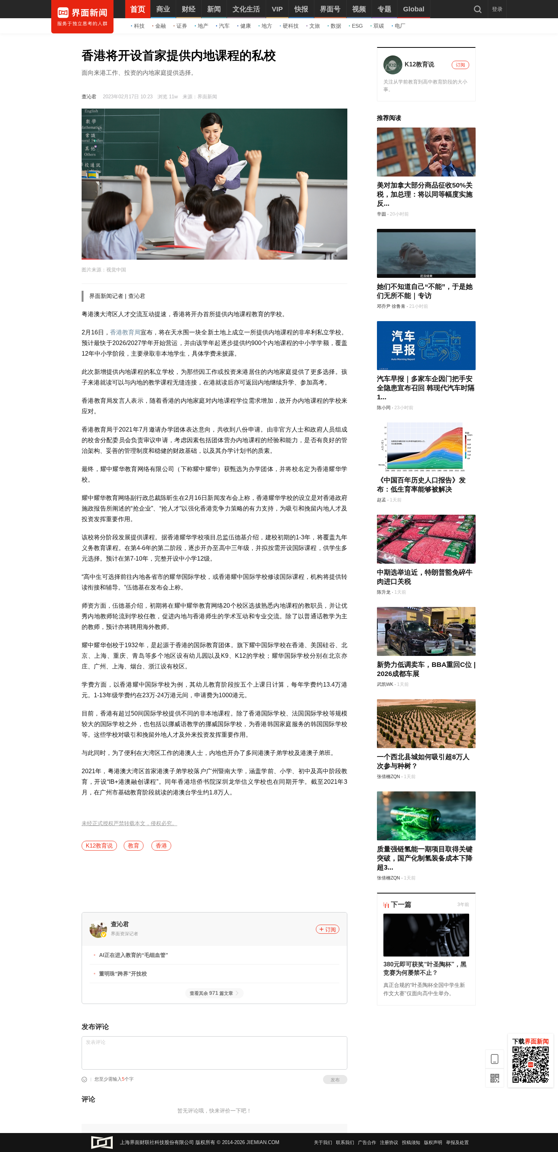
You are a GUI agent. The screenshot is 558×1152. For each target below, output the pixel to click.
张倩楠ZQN (388, 776)
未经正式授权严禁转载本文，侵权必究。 (129, 823)
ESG (357, 26)
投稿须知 (411, 1142)
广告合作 (367, 1142)
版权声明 (433, 1142)
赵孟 (381, 500)
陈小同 (384, 407)
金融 (160, 26)
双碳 (379, 26)
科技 (139, 26)
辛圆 (381, 214)
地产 (203, 26)
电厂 (400, 26)
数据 (336, 26)
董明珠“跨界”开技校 (123, 974)
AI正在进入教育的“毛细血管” (133, 955)
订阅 (330, 930)
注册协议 (389, 1142)
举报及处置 (457, 1142)
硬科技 (291, 26)
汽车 (224, 26)
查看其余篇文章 (211, 993)
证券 (182, 26)
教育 (133, 845)
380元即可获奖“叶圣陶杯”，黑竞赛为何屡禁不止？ (425, 968)
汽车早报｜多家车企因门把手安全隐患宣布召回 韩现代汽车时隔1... (425, 388)
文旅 (314, 26)
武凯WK (385, 684)
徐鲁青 (398, 306)
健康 (245, 26)
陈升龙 (384, 592)
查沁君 (89, 96)
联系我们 (345, 1142)
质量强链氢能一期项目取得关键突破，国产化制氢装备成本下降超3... (425, 858)
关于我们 (323, 1142)
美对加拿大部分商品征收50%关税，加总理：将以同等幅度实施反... (425, 194)
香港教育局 (125, 332)
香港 (161, 845)
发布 (335, 1080)
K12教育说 (99, 845)
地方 (267, 26)
